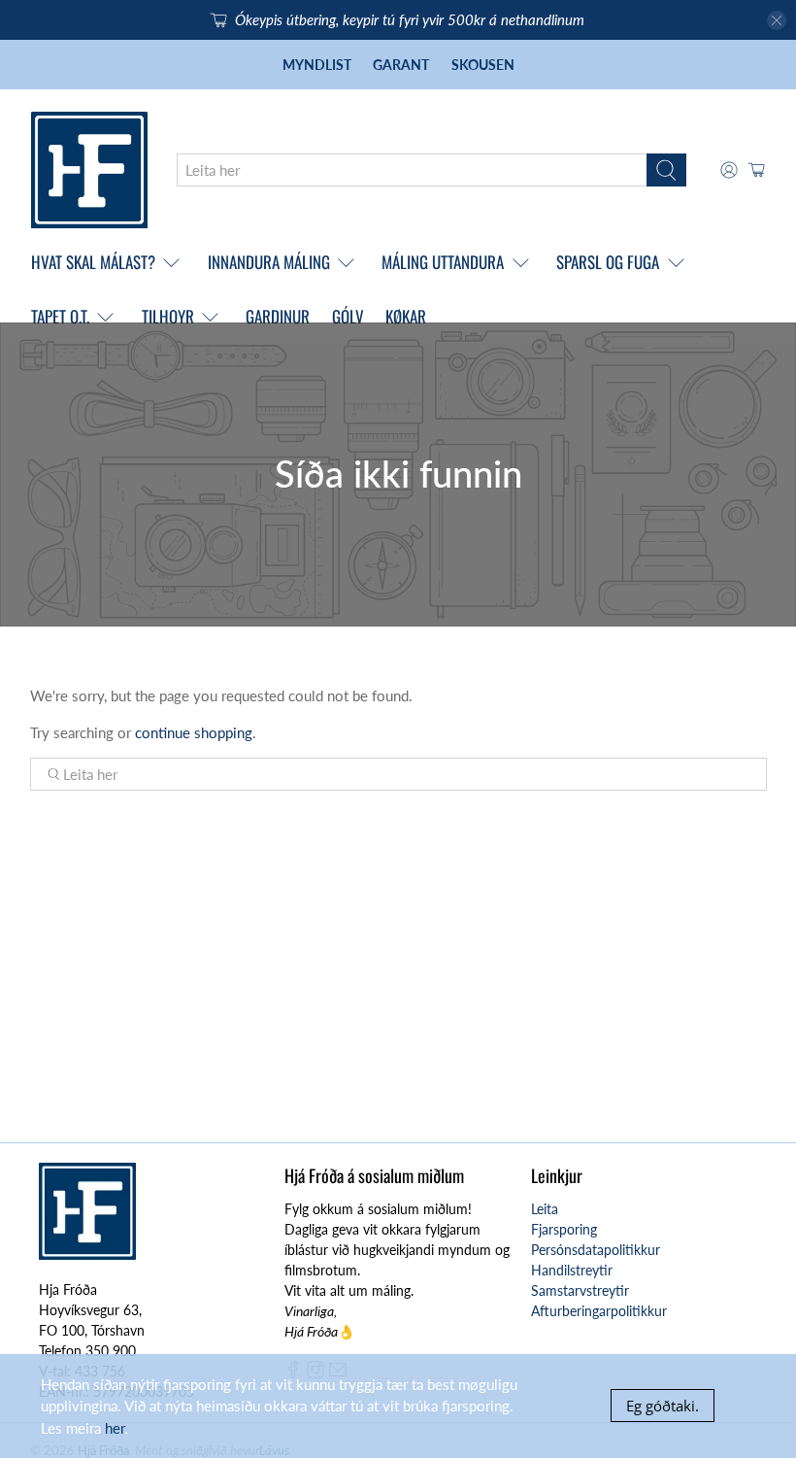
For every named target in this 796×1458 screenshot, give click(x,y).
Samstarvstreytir (580, 1290)
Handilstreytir (572, 1270)
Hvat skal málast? (93, 262)
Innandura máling (269, 262)
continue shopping (193, 732)
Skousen (482, 64)
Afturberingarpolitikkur (599, 1311)
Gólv (348, 316)
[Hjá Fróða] (89, 170)
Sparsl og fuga (607, 262)
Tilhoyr (168, 316)
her (114, 1428)
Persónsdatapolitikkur (595, 1249)
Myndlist (316, 64)
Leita (544, 1209)
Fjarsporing (564, 1229)
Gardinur (278, 316)
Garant (401, 64)
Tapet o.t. (60, 316)
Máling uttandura (442, 262)
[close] (776, 20)
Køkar (405, 316)
